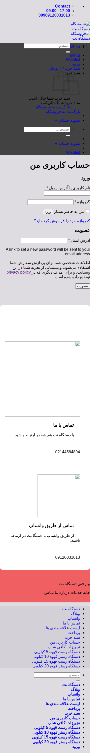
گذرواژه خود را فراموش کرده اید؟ (62, 221)
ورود (48, 212)
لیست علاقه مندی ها (63, 628)
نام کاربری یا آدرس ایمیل (68, 188)
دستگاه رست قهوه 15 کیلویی (56, 661)
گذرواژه (82, 202)
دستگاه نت (71, 609)
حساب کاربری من (65, 642)
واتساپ (74, 618)
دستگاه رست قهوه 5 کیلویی (57, 652)
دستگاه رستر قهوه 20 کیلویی (56, 666)
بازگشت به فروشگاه (63, 111)
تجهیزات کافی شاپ (64, 647)
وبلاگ (75, 613)
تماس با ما (71, 623)
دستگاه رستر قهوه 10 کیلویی (56, 656)
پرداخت (74, 633)
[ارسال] (68, 52)
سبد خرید (72, 637)
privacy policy (18, 272)
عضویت (82, 286)
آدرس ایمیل (79, 240)
